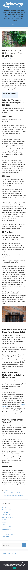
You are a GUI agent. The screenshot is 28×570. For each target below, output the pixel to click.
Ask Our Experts (6, 510)
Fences (4, 519)
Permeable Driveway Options (13, 493)
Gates (6, 490)
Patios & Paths (6, 529)
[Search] (24, 545)
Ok (14, 567)
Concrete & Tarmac (7, 517)
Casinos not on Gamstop (9, 553)
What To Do (5, 536)
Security (4, 532)
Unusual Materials (7, 534)
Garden (4, 522)
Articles (4, 507)
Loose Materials (6, 527)
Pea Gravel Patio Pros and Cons (13, 495)
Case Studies (6, 514)
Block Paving (5, 512)
